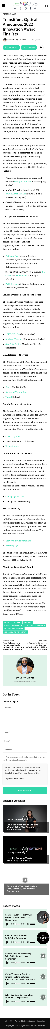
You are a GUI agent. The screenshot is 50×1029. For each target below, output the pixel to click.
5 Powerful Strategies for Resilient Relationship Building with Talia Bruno (36, 646)
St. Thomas (21, 275)
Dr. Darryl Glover (18, 40)
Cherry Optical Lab (14, 496)
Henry (8, 387)
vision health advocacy (15, 632)
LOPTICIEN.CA (12, 334)
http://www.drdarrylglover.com (25, 682)
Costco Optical (12, 436)
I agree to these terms (14, 778)
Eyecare (27, 622)
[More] (41, 47)
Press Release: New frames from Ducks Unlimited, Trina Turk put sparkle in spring (13, 646)
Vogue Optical (12, 446)
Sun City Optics (13, 344)
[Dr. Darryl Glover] (5, 39)
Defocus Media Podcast (17, 819)
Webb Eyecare (12, 284)
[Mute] (28, 924)
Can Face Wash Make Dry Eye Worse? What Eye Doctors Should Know (22, 827)
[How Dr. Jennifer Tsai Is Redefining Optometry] (25, 849)
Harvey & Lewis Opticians (18, 540)
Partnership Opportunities (25, 1021)
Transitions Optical (13, 629)
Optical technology (35, 626)
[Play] (7, 924)
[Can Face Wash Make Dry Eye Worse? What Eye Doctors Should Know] (25, 818)
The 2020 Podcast (14, 881)
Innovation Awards (13, 626)
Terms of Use (33, 773)
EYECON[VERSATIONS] (16, 853)
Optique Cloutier (22, 181)
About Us (8, 1021)
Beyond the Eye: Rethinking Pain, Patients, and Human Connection (22, 888)
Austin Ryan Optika (16, 193)
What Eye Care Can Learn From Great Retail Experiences (19, 996)
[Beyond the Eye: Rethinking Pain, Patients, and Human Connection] (25, 880)
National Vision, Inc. (16, 392)
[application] (20, 924)
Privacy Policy (17, 773)
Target (8, 397)
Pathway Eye (11, 256)
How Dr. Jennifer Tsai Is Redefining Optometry (19, 859)
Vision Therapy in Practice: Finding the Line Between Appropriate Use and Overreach (20, 977)
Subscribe (41, 1021)
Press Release (9, 14)
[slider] (32, 924)
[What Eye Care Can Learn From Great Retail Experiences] (43, 997)
